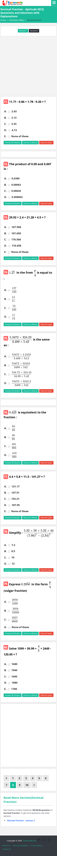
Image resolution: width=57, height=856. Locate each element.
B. (5, 117)
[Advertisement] (28, 66)
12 (13, 563)
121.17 (16, 486)
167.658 (16, 233)
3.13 (14, 117)
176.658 (16, 245)
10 (12, 557)
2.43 (14, 111)
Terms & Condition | (21, 845)
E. (5, 136)
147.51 (15, 492)
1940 (14, 670)
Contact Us (6, 849)
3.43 (14, 123)
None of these (19, 136)
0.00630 (16, 191)
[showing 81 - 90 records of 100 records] (34, 785)
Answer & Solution (12, 142)
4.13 (14, 130)
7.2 (13, 545)
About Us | (6, 845)
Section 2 (34, 30)
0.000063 (17, 197)
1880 (15, 682)
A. (5, 111)
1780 (14, 689)
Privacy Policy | (37, 845)
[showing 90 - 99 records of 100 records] (6, 778)
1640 (14, 676)
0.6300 (16, 178)
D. (5, 130)
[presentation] (11, 272)
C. (5, 123)
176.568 (16, 239)
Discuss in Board (30, 142)
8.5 (13, 551)
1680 (14, 664)
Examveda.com (29, 840)
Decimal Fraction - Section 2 (21, 820)
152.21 (15, 498)
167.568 (16, 227)
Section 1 (23, 30)
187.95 (16, 505)
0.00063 (16, 184)
